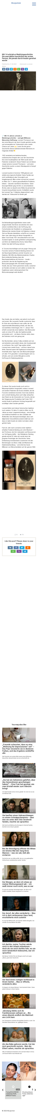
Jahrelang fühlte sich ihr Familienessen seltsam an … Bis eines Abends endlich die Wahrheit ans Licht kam (17, 1014)
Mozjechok (16, 3)
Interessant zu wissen (26, 64)
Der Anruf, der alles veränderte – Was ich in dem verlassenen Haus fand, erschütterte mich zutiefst (18, 915)
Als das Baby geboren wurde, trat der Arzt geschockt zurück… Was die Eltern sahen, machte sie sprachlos (18, 1046)
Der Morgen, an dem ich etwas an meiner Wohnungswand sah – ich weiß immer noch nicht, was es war (17, 884)
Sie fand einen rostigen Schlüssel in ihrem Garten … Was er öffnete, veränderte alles (18, 982)
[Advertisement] (19, 28)
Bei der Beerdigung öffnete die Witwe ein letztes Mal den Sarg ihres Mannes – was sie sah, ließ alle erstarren (18, 851)
